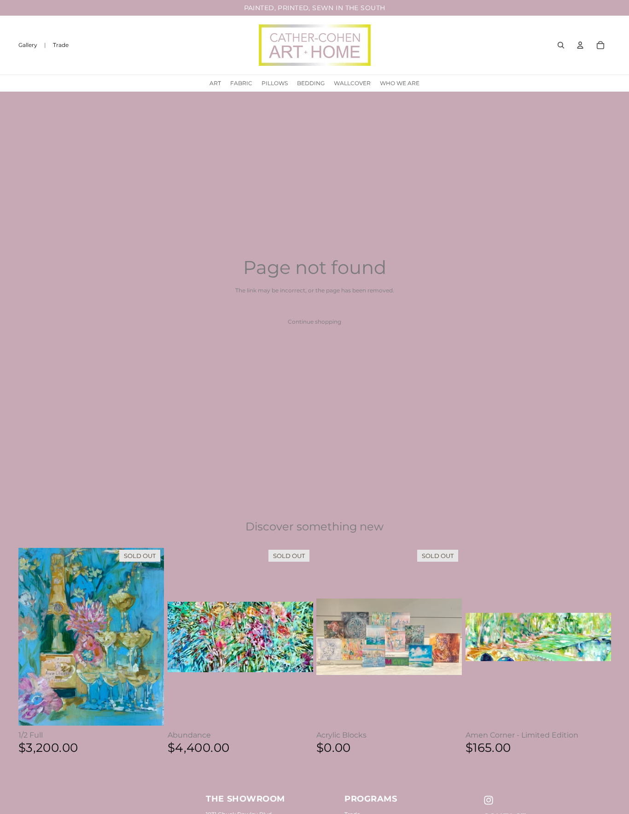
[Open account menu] (580, 45)
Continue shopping (314, 321)
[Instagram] (488, 800)
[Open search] (561, 45)
